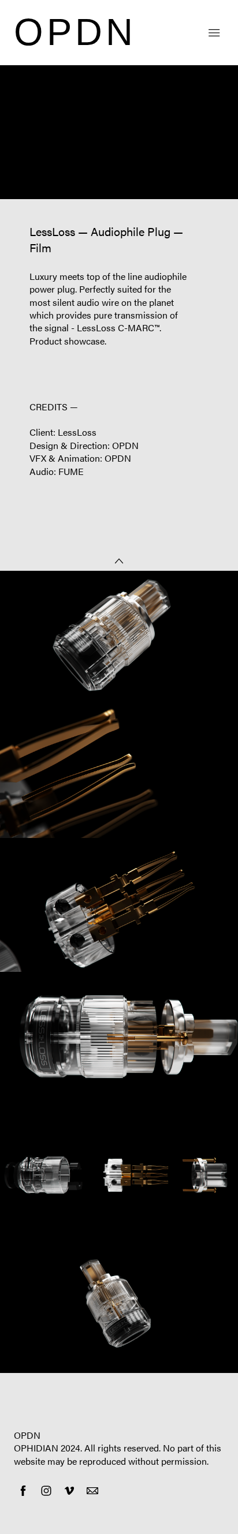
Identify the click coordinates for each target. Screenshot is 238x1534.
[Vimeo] (69, 1490)
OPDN (27, 1435)
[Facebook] (23, 1490)
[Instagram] (46, 1490)
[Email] (92, 1490)
